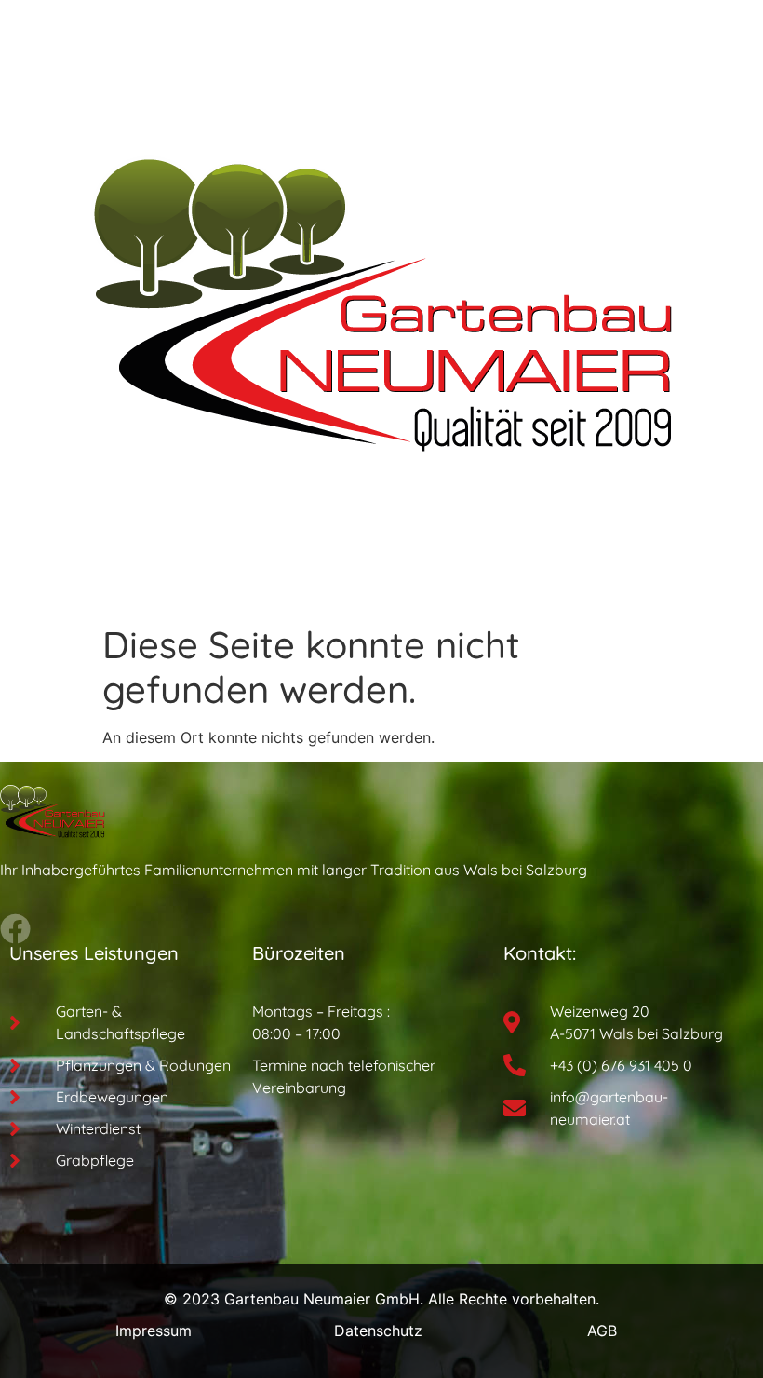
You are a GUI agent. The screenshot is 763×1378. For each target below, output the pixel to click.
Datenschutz (378, 1330)
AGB (602, 1330)
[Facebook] (15, 928)
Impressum (153, 1330)
